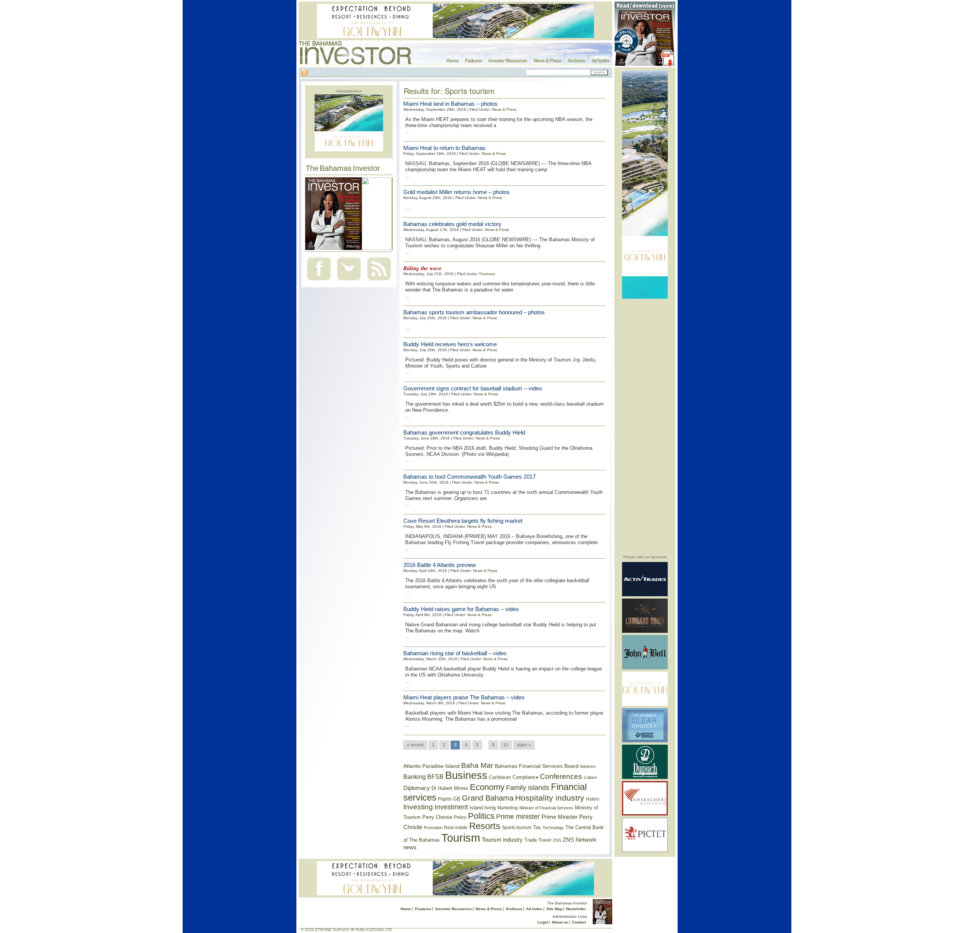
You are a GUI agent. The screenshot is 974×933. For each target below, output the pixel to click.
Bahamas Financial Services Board (537, 766)
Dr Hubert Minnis (449, 788)
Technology (553, 827)
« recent (415, 745)
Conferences (561, 776)
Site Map (554, 909)
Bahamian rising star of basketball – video (454, 653)
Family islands (527, 787)
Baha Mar (477, 765)
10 (505, 745)
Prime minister (518, 816)
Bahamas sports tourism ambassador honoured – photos (474, 312)
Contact (579, 922)
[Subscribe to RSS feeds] (379, 281)
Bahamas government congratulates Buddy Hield (464, 432)
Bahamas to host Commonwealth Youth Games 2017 (469, 476)
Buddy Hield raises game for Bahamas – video (461, 609)
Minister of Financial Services (546, 808)
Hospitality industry (549, 797)
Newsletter (576, 909)
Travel (544, 840)
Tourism (460, 837)
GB (456, 799)
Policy (460, 817)
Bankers (588, 766)
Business (466, 775)
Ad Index (601, 61)
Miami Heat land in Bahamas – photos (450, 103)
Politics (481, 816)
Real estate (456, 827)
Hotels (592, 798)
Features (473, 61)
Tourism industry (502, 840)
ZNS (557, 840)
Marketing (507, 808)
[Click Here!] (645, 595)
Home (452, 61)
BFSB (435, 776)
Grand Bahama (488, 798)
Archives (576, 61)
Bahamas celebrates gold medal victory (452, 224)
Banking (414, 776)
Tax (537, 827)
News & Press (547, 61)
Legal (543, 922)
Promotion (433, 827)
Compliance (525, 777)
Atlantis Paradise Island (431, 766)
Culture (590, 777)
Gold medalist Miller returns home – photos (456, 192)
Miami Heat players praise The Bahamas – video (463, 697)
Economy (487, 787)
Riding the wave (422, 268)
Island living (482, 807)
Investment (451, 807)
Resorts (484, 826)
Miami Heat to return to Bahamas (444, 148)
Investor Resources (508, 61)
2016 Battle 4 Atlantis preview (439, 565)
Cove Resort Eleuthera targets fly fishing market (462, 520)
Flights (445, 799)
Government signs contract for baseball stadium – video (472, 388)
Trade (530, 840)
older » (524, 745)
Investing (418, 807)
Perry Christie (437, 817)
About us (560, 922)
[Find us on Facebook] (319, 281)
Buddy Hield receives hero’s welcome (450, 344)
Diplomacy (416, 788)
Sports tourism (517, 827)
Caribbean (500, 777)
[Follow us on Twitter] (349, 281)
